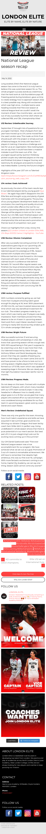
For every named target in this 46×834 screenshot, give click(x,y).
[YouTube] (37, 476)
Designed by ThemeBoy (9, 825)
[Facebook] (9, 476)
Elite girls (5, 73)
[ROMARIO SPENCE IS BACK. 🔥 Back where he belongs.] (23, 626)
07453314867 (7, 793)
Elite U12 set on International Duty (35, 562)
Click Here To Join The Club (23, 574)
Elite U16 (35, 73)
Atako (12, 827)
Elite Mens (14, 73)
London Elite (23, 16)
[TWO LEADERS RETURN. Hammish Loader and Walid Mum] (23, 670)
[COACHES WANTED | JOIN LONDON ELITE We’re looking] (23, 715)
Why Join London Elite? (23, 580)
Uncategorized (11, 75)
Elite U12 (21, 73)
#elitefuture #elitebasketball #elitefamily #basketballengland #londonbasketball (23, 551)
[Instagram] (27, 476)
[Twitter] (18, 476)
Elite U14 (28, 73)
